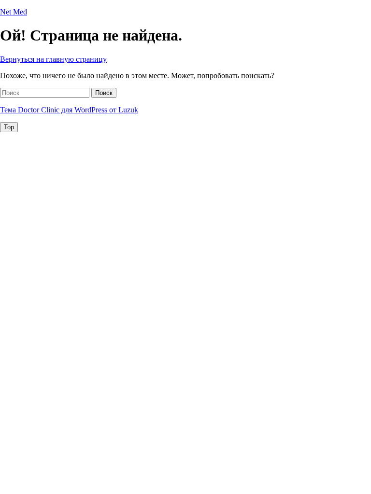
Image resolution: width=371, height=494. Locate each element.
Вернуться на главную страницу (53, 59)
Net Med (13, 12)
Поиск (104, 92)
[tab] (9, 127)
